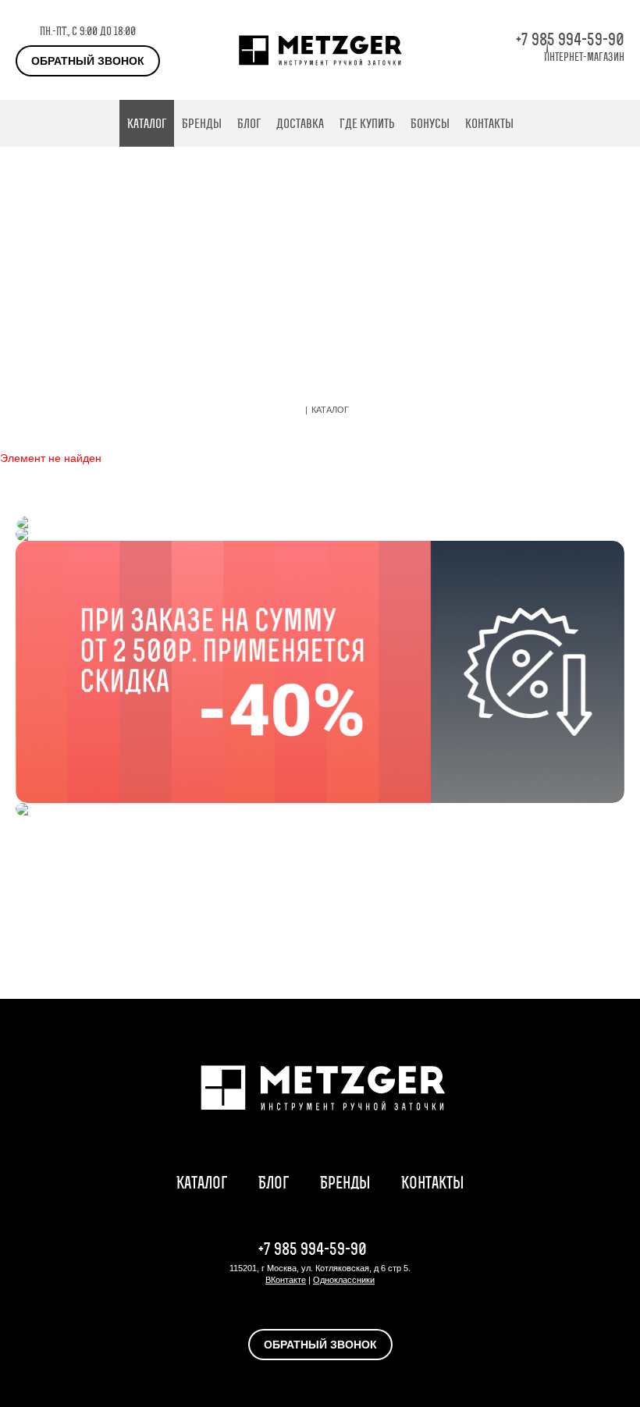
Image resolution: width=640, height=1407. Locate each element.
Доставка (300, 123)
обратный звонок (87, 61)
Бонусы (430, 123)
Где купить (367, 123)
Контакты (489, 123)
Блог (249, 123)
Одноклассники (344, 1279)
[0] (616, 123)
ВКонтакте (285, 1279)
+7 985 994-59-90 (570, 39)
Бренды (202, 123)
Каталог (146, 123)
